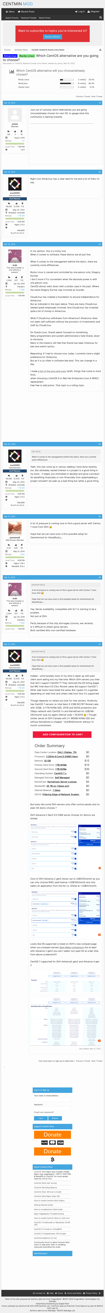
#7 (100, 644)
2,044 (9, 280)
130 (8, 134)
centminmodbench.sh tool (45, 1238)
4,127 (9, 548)
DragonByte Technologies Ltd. (87, 1299)
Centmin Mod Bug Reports (45, 1187)
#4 (100, 444)
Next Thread (96, 96)
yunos (59, 63)
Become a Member (52, 37)
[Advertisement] (50, 142)
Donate (52, 1135)
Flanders (21, 287)
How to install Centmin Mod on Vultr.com (52, 1218)
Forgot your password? (44, 1112)
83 (22, 548)
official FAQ (46, 1179)
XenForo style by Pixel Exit (63, 1306)
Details (53, 1301)
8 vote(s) (82, 83)
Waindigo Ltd (69, 1310)
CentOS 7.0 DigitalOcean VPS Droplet (50, 1234)
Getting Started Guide (43, 1205)
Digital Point (64, 1304)
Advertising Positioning (46, 1304)
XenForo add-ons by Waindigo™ (43, 1310)
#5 (100, 516)
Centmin (18, 3)
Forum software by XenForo (26, 1306)
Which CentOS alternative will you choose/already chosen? (50, 72)
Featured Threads (28, 18)
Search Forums (11, 18)
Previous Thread (83, 96)
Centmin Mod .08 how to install (47, 1192)
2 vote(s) (82, 79)
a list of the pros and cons (52, 371)
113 (22, 206)
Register (55, 1118)
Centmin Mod (40, 1172)
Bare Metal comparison (72, 947)
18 (21, 134)
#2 (100, 172)
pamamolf (15, 537)
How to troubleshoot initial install (48, 1209)
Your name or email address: (46, 1096)
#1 (100, 103)
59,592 (9, 206)
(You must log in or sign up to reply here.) (57, 1061)
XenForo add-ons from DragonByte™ (46, 1299)
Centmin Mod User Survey (45, 1183)
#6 (100, 577)
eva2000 (15, 193)
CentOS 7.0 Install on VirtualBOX (48, 1229)
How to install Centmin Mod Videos (49, 1201)
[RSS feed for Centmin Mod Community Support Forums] (100, 1293)
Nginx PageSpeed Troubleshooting (49, 1214)
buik (15, 265)
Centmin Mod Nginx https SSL (47, 1196)
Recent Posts (44, 18)
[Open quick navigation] (100, 49)
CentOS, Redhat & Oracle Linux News (31, 63)
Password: (38, 1105)
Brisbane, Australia (17, 213)
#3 (100, 244)
